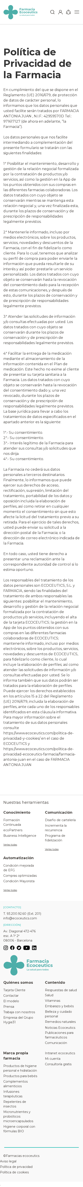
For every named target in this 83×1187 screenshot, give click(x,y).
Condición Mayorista (19, 881)
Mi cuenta (52, 1059)
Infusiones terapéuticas (12, 1094)
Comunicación (56, 1043)
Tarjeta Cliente (14, 990)
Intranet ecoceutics (60, 1053)
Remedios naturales (60, 1022)
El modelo (11, 1001)
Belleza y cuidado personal (58, 1014)
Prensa (8, 1007)
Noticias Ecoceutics (60, 1028)
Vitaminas (52, 1001)
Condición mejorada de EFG (18, 868)
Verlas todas (10, 844)
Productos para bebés (20, 1076)
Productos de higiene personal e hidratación (20, 1068)
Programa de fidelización (55, 838)
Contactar (11, 996)
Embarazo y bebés (59, 1006)
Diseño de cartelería (60, 820)
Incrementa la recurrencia (56, 828)
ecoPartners (12, 830)
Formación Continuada (12, 822)
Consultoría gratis (58, 1064)
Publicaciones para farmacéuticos (59, 1035)
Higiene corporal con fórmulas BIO (19, 1129)
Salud (49, 995)
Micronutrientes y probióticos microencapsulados (18, 1116)
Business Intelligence (19, 836)
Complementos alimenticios (15, 1084)
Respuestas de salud (61, 990)
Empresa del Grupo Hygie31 (18, 1020)
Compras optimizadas (20, 876)
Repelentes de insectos (14, 1104)
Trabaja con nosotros (19, 1012)
